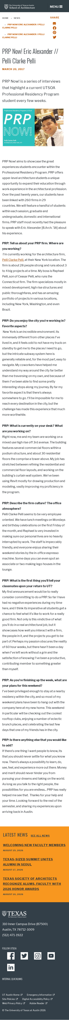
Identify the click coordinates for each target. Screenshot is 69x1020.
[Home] (19, 6)
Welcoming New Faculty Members (34, 845)
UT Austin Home (11, 994)
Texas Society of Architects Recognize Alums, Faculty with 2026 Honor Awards (32, 884)
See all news (40, 835)
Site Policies (8, 999)
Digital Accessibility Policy (35, 999)
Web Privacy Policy (12, 1003)
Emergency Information (39, 994)
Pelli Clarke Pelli (13, 260)
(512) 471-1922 (12, 935)
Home (5, 18)
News (17, 18)
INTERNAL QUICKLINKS (12, 979)
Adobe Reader (36, 1003)
